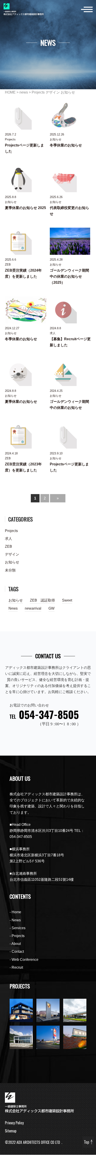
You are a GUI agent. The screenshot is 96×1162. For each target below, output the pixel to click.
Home (16, 912)
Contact (18, 951)
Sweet (67, 600)
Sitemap (10, 1131)
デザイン (53, 92)
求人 (8, 539)
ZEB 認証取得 (42, 600)
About (16, 944)
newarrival (33, 608)
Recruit (17, 967)
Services (18, 928)
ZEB (8, 546)
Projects (38, 92)
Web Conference (25, 959)
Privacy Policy (14, 1122)
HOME (10, 92)
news (23, 92)
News (13, 608)
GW (51, 608)
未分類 (10, 570)
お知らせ (68, 92)
